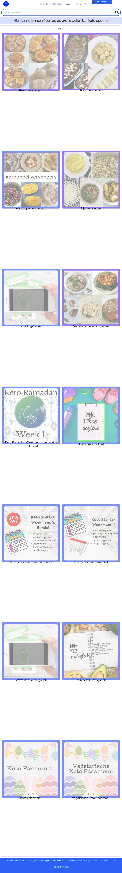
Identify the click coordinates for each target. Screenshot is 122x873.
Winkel (78, 4)
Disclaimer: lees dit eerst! (16, 860)
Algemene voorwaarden (55, 860)
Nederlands (100, 1)
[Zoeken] (117, 12)
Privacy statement (35, 860)
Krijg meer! (89, 4)
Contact (103, 860)
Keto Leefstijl (56, 4)
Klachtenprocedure (74, 860)
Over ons (112, 860)
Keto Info (44, 4)
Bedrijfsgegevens (91, 860)
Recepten (69, 4)
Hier (16, 20)
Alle (59, 29)
